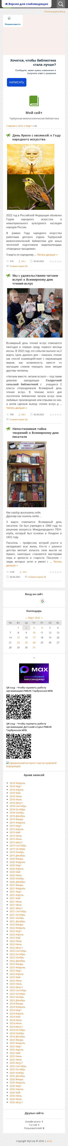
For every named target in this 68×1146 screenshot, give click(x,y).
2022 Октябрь (17, 954)
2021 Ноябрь (17, 918)
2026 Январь (16, 1079)
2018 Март (16, 786)
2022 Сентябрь (18, 950)
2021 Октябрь (17, 914)
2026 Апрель (17, 1089)
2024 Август (16, 1026)
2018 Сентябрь (18, 806)
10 (34, 632)
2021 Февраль (17, 888)
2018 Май (15, 792)
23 (26, 642)
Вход (62, 11)
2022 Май (15, 937)
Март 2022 (34, 617)
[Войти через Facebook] (31, 601)
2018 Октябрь (17, 809)
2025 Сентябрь (18, 1066)
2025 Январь (16, 1039)
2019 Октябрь (17, 848)
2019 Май (15, 832)
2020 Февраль (17, 862)
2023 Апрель (17, 973)
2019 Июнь (16, 835)
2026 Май (15, 1092)
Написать (16, 82)
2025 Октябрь (17, 1069)
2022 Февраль (17, 927)
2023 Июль (16, 983)
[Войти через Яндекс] (36, 601)
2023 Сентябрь (18, 990)
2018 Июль (16, 799)
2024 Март (16, 1010)
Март (29, 125)
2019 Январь (16, 819)
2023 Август (16, 987)
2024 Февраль (17, 1006)
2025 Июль (16, 1059)
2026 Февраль (17, 1082)
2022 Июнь (16, 941)
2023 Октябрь (17, 993)
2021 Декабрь (17, 921)
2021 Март (16, 891)
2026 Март (16, 1085)
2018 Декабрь (17, 815)
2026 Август (16, 1102)
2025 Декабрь (17, 1076)
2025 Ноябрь (17, 1072)
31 (34, 647)
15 (18, 637)
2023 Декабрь (17, 1000)
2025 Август (16, 1062)
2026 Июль (16, 1099)
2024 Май (15, 1016)
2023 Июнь (16, 980)
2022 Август (16, 947)
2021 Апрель (17, 894)
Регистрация (51, 11)
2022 (20, 125)
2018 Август (16, 802)
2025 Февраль (17, 1043)
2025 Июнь (16, 1056)
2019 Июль (16, 839)
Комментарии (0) (18, 266)
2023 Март (16, 970)
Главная (11, 125)
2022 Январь (16, 924)
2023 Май (15, 977)
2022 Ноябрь (17, 957)
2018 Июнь (16, 796)
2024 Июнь (16, 1020)
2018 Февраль (17, 783)
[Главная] (34, 105)
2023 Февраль (17, 967)
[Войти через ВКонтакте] (25, 601)
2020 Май (15, 871)
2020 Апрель (17, 868)
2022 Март (16, 931)
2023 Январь (16, 964)
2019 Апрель (17, 829)
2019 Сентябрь (18, 845)
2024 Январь (16, 1003)
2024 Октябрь (17, 1029)
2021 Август (16, 908)
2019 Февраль (17, 822)
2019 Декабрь (17, 855)
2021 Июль (16, 904)
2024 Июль (16, 1023)
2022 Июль (16, 944)
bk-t (23, 261)
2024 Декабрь (17, 1036)
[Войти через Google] (42, 601)
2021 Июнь (16, 901)
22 (18, 642)
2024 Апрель (17, 1013)
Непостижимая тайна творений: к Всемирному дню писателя (35, 433)
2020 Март (16, 865)
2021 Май (15, 898)
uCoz (49, 1141)
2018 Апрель (17, 789)
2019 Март (16, 825)
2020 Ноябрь (17, 878)
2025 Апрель (17, 1049)
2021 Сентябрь (18, 911)
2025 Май (15, 1052)
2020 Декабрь (17, 881)
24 (34, 642)
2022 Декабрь (17, 960)
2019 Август (16, 842)
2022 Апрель (17, 934)
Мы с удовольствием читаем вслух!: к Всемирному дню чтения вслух (35, 279)
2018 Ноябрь (17, 812)
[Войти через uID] (19, 601)
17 (34, 637)
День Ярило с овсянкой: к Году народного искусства (36, 137)
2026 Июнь (16, 1095)
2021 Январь (16, 885)
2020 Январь (16, 858)
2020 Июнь (16, 875)
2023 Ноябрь (17, 997)
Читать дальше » (47, 254)
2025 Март (16, 1046)
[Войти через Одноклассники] (48, 601)
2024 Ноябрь (17, 1033)
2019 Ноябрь (17, 852)
